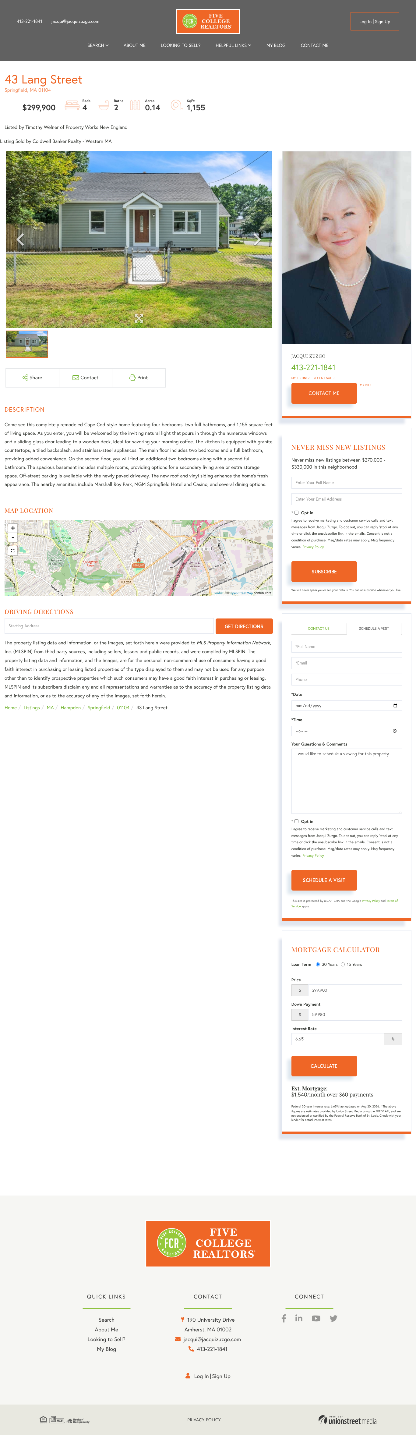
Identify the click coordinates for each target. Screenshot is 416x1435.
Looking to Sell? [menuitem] (180, 45)
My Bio (365, 385)
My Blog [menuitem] (276, 45)
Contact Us (319, 628)
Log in (365, 21)
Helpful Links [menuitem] (231, 45)
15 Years (354, 964)
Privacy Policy (313, 547)
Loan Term (301, 964)
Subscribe (324, 571)
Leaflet (219, 593)
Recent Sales (325, 378)
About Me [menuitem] (106, 1329)
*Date (296, 694)
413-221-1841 (29, 21)
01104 (123, 708)
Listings (32, 708)
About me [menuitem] (135, 45)
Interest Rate (304, 1028)
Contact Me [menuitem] (315, 45)
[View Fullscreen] (12, 550)
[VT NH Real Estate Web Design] (347, 1419)
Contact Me (324, 393)
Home (11, 708)
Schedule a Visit (374, 628)
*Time (296, 719)
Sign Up (382, 21)
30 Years (330, 964)
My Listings (301, 378)
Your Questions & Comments (319, 744)
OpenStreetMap (241, 593)
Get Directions (244, 626)
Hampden (71, 708)
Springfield (99, 708)
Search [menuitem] (95, 45)
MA (50, 708)
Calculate (324, 1066)
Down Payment (306, 1004)
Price (296, 980)
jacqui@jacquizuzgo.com (75, 21)
